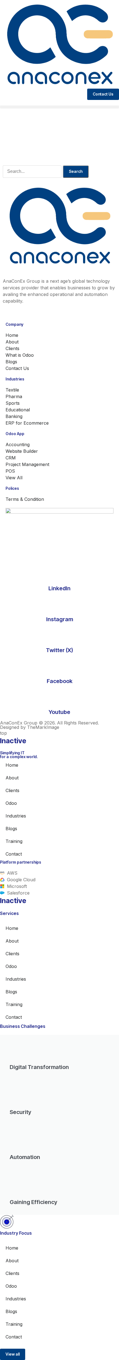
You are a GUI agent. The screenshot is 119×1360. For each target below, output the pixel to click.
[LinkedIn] (59, 573)
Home (12, 765)
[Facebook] (59, 666)
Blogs (11, 828)
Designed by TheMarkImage (29, 727)
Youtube (59, 712)
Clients (12, 790)
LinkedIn (59, 588)
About (12, 777)
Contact (14, 854)
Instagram (59, 619)
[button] (59, 107)
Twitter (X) (59, 650)
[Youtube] (59, 696)
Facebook (60, 681)
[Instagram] (59, 604)
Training (14, 841)
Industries (16, 816)
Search (75, 171)
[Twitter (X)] (59, 635)
